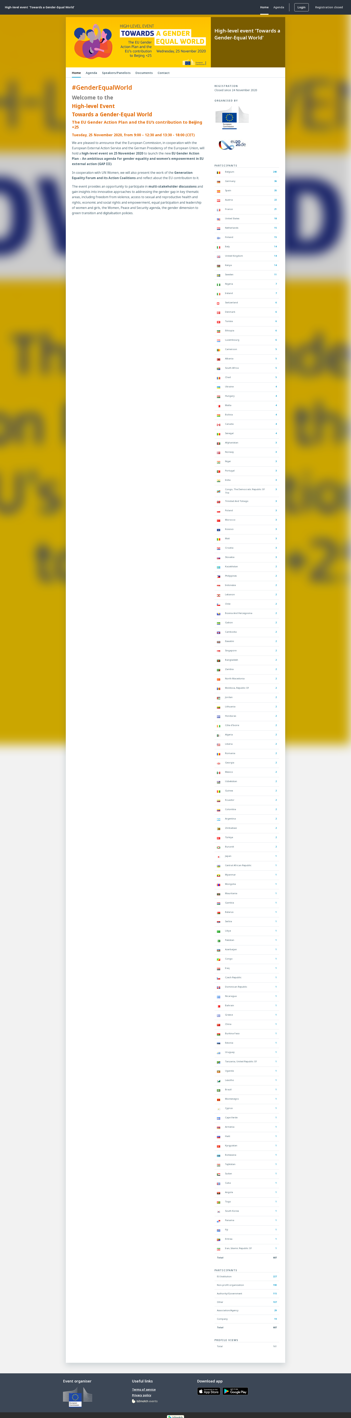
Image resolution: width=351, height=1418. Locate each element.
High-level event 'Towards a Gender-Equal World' (40, 7)
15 (275, 227)
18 (275, 218)
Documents (144, 73)
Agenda (91, 73)
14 (275, 246)
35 (275, 190)
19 (275, 1318)
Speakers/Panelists (116, 73)
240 (275, 171)
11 (275, 274)
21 (275, 209)
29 (275, 1310)
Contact (164, 73)
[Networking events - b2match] (145, 1401)
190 (275, 1284)
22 (275, 199)
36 (275, 181)
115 (275, 1293)
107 (275, 1301)
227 (275, 1276)
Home (76, 73)
